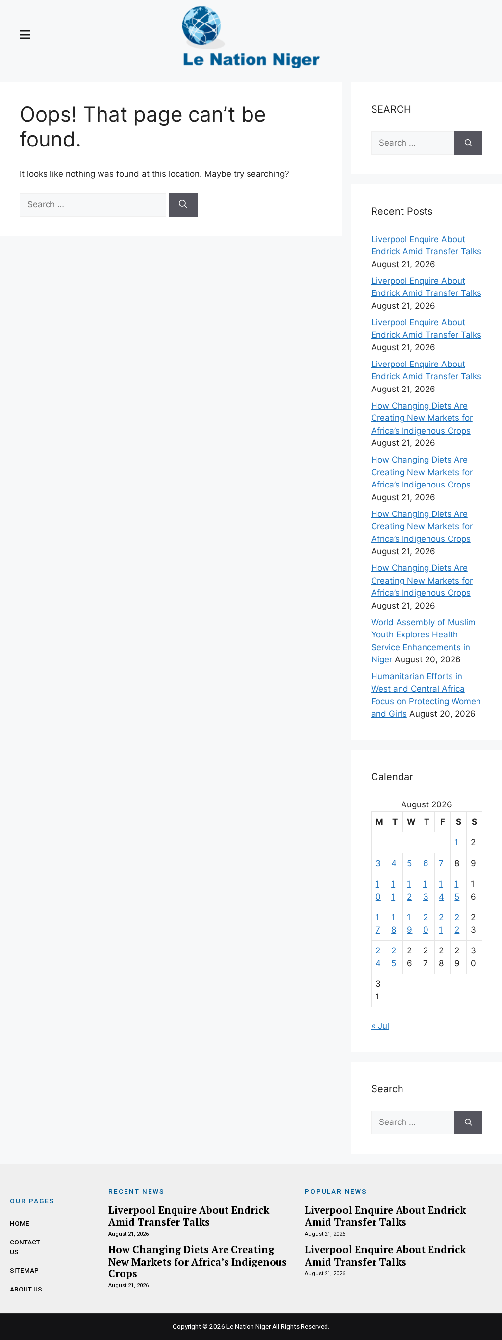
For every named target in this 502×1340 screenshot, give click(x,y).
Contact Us (25, 1247)
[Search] (183, 205)
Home (19, 1223)
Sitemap (24, 1270)
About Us (26, 1289)
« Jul (380, 1026)
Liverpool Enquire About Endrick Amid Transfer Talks (188, 1215)
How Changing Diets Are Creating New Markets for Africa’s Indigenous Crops (422, 418)
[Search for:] (94, 204)
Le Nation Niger (248, 1326)
